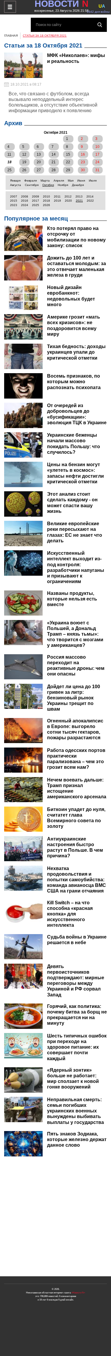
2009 (35, 196)
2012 (68, 196)
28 (54, 170)
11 (9, 154)
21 (54, 162)
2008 (24, 196)
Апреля (59, 180)
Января (15, 180)
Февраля (30, 180)
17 (97, 154)
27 (39, 170)
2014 (90, 196)
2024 (24, 205)
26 (24, 170)
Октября (48, 185)
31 (97, 170)
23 (83, 162)
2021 (79, 200)
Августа (15, 185)
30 (83, 170)
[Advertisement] (55, 1216)
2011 (57, 196)
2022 (90, 200)
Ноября (63, 185)
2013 (79, 196)
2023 (13, 205)
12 (24, 154)
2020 (68, 200)
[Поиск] (100, 25)
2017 (35, 200)
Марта (45, 180)
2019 (57, 200)
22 (68, 162)
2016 (24, 200)
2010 (46, 196)
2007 (13, 196)
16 (83, 154)
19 (24, 162)
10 (97, 147)
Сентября (31, 185)
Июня (81, 180)
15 (68, 154)
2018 (46, 200)
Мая (70, 180)
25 (9, 170)
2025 (35, 205)
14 (54, 154)
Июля (92, 180)
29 (68, 170)
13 (39, 154)
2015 (13, 200)
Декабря (78, 185)
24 (97, 162)
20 (39, 162)
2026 (46, 205)
